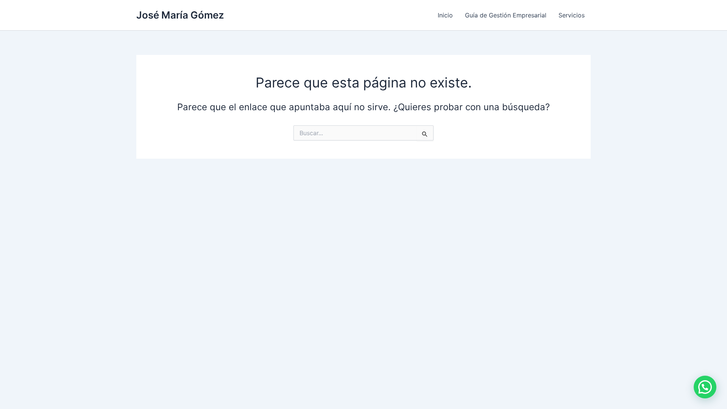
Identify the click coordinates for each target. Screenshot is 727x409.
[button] (705, 387)
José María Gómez (180, 15)
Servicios (572, 15)
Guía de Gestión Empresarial (505, 15)
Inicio (445, 15)
